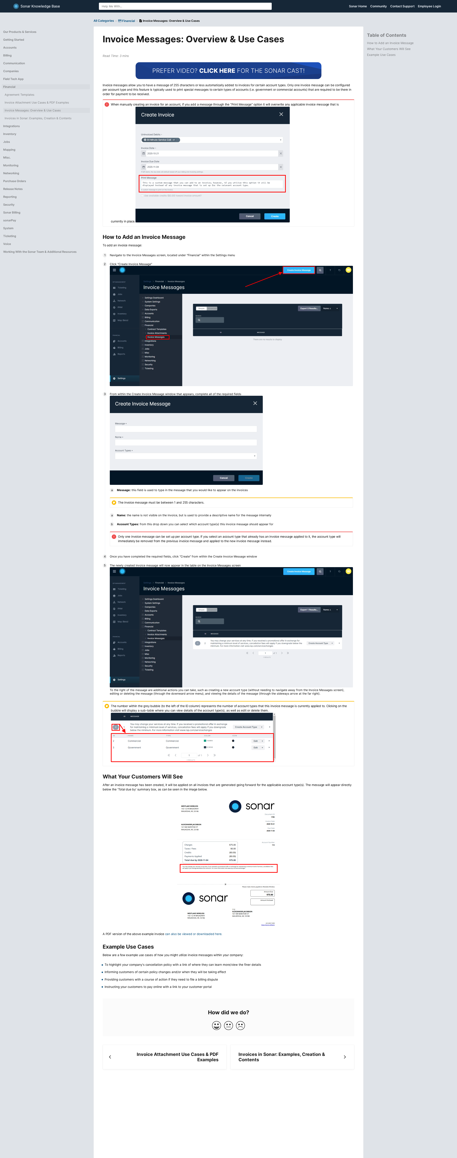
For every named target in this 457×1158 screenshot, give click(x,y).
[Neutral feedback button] (228, 1026)
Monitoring (10, 165)
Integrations (11, 126)
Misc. (7, 157)
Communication (14, 63)
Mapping (9, 149)
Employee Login (429, 6)
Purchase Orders (14, 181)
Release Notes (13, 189)
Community (379, 6)
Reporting (10, 197)
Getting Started (13, 39)
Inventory (9, 134)
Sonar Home (358, 6)
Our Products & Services (19, 32)
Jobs (6, 142)
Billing (7, 55)
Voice (7, 244)
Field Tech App (13, 79)
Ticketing (9, 236)
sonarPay (9, 220)
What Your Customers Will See (389, 49)
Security (8, 204)
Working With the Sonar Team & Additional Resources (40, 251)
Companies (11, 71)
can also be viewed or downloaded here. (193, 934)
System (8, 228)
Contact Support (402, 6)
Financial (9, 87)
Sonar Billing (11, 212)
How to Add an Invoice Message (390, 43)
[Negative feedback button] (240, 1026)
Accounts (10, 47)
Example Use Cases (381, 55)
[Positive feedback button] (216, 1026)
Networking (11, 173)
